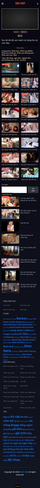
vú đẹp (25, 455)
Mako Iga (17, 337)
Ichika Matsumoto (25, 325)
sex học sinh (29, 446)
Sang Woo (16, 347)
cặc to (22, 421)
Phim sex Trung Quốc (9, 387)
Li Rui (30, 334)
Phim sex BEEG (26, 51)
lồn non (10, 440)
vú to (17, 60)
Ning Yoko (28, 342)
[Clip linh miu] (10, 226)
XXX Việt (24, 472)
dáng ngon (26, 425)
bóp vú (6, 417)
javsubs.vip (25, 305)
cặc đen (26, 421)
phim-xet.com (9, 309)
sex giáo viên (13, 446)
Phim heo (15, 51)
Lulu (34, 334)
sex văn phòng (27, 452)
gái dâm (17, 428)
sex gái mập (21, 446)
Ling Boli (14, 334)
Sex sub (23, 309)
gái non (6, 433)
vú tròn (23, 60)
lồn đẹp (16, 440)
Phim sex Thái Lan (10, 377)
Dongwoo (30, 319)
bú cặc (15, 416)
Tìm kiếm (5, 185)
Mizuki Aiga (17, 340)
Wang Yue (19, 354)
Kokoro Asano (27, 327)
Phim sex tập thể (10, 401)
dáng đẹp (7, 429)
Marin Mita (24, 337)
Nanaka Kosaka (29, 340)
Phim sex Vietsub (27, 397)
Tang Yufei (23, 351)
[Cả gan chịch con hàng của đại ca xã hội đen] (10, 288)
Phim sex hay (8, 373)
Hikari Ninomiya (10, 325)
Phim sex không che (25, 53)
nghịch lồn (26, 58)
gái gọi (25, 429)
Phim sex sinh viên (28, 373)
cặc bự (17, 421)
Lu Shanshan (8, 337)
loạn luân (12, 437)
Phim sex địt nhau (27, 377)
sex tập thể (8, 452)
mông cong (29, 440)
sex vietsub (17, 452)
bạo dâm (30, 417)
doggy (14, 425)
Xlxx (15, 55)
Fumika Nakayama (17, 322)
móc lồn (21, 440)
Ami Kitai (13, 319)
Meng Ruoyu (33, 337)
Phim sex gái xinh (10, 366)
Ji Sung (7, 327)
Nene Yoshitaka (18, 342)
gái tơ (13, 433)
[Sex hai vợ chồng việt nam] (10, 251)
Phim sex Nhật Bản (11, 381)
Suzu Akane (15, 351)
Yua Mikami (24, 357)
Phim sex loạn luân (11, 397)
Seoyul (22, 347)
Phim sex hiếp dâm (28, 392)
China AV (24, 386)
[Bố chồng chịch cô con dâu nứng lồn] (10, 214)
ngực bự (17, 443)
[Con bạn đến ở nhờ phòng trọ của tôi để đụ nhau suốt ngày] (10, 202)
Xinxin (5, 357)
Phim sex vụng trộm (26, 402)
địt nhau (10, 58)
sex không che (8, 60)
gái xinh (17, 58)
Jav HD (23, 381)
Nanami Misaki (7, 342)
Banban (22, 318)
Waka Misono (12, 354)
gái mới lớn (30, 429)
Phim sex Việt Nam (11, 392)
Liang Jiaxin (16, 330)
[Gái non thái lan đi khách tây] (10, 239)
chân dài (8, 420)
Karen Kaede (15, 327)
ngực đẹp (27, 443)
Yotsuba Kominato (14, 357)
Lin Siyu (23, 333)
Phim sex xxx (7, 55)
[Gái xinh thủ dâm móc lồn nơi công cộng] (10, 275)
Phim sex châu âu (9, 53)
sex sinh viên (26, 449)
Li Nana (27, 330)
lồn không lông (29, 437)
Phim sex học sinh (27, 408)
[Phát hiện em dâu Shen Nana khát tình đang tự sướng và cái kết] (10, 263)
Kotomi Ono (6, 330)
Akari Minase (6, 319)
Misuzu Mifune (7, 340)
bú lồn (24, 416)
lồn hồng (19, 437)
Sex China (7, 408)
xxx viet (6, 305)
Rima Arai (8, 346)
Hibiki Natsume (30, 322)
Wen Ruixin (27, 354)
